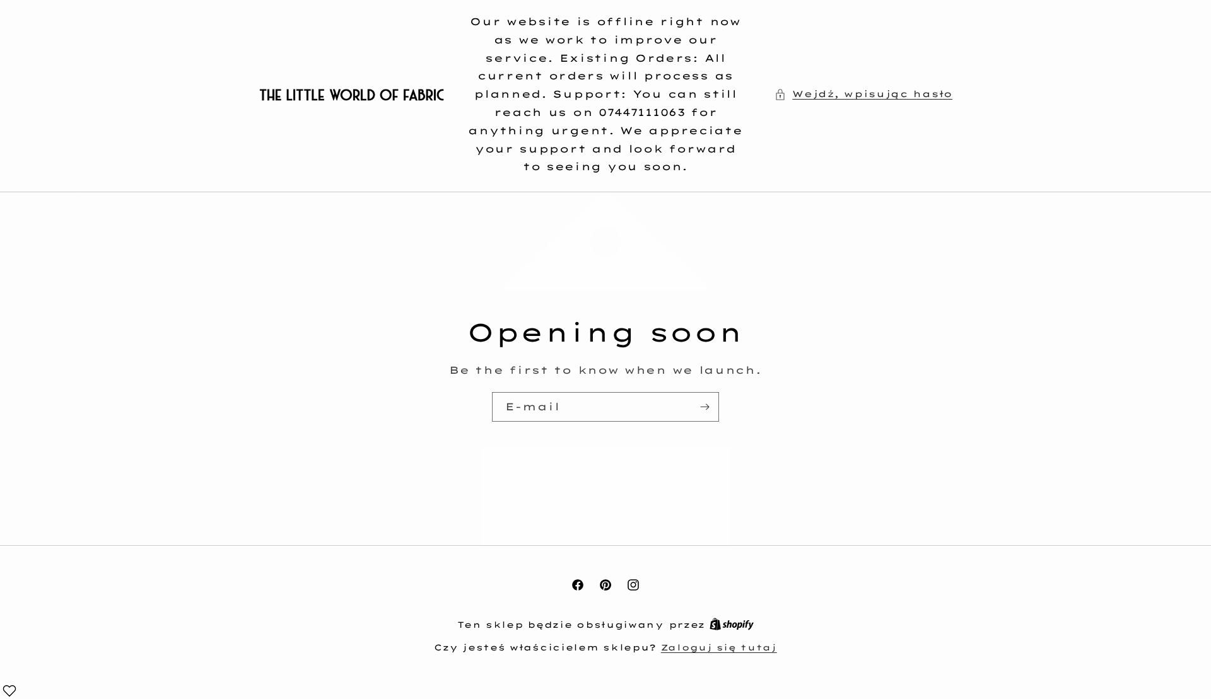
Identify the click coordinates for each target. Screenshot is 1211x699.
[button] (863, 94)
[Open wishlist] (9, 691)
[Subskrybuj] (704, 407)
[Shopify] (732, 625)
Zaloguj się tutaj (719, 647)
